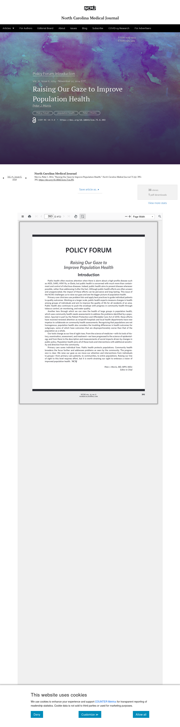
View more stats (157, 202)
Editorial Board (45, 28)
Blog (84, 28)
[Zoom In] (130, 216)
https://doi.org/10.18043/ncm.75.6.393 (82, 120)
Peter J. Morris (42, 105)
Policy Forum (42, 113)
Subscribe (97, 28)
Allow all (142, 714)
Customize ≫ (91, 714)
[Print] (29, 216)
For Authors (26, 28)
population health (66, 113)
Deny (38, 714)
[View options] (23, 216)
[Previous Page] (41, 216)
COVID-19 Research (118, 28)
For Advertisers (143, 28)
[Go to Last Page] (69, 216)
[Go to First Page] (36, 216)
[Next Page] (64, 216)
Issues (73, 28)
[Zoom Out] (126, 216)
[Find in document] (160, 216)
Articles (7, 28)
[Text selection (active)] (82, 216)
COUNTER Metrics (105, 701)
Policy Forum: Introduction (54, 74)
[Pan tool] (75, 216)
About (62, 28)
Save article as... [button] (89, 189)
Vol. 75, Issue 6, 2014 (44, 81)
